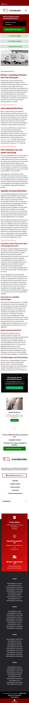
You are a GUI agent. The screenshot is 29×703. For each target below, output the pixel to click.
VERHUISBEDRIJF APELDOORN (14, 591)
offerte (18, 143)
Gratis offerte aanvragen (14, 388)
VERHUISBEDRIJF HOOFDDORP (14, 615)
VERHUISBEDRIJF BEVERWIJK (14, 628)
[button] (13, 428)
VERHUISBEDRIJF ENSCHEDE (14, 646)
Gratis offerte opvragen (13, 29)
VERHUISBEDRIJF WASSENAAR (14, 682)
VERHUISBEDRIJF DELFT (14, 598)
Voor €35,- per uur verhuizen (10, 23)
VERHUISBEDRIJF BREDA (14, 595)
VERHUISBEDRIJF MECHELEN (14, 669)
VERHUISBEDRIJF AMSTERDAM (14, 589)
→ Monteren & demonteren (14, 493)
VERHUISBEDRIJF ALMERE (14, 585)
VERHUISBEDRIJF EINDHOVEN (14, 600)
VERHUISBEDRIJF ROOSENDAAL (14, 619)
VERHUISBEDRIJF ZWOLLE (15, 667)
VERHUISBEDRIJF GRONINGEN (14, 648)
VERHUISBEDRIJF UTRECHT (14, 624)
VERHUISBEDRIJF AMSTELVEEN (14, 639)
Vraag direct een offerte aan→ (9, 104)
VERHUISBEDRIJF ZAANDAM (14, 684)
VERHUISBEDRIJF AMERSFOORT (14, 587)
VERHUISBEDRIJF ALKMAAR (14, 583)
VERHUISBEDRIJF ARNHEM (14, 593)
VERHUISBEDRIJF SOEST (14, 676)
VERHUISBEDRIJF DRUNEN (14, 645)
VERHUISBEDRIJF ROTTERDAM (14, 621)
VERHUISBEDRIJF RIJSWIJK (14, 674)
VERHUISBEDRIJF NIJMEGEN (14, 617)
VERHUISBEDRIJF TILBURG (14, 622)
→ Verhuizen (14, 480)
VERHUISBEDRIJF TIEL (14, 680)
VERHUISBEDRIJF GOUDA (14, 641)
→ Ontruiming (14, 490)
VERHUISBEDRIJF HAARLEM (14, 613)
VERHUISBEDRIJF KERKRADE (14, 652)
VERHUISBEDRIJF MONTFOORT (14, 671)
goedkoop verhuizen (6, 139)
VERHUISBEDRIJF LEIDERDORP (14, 654)
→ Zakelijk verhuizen (14, 484)
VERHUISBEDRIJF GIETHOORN (14, 650)
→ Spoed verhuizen (14, 487)
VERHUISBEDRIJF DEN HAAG (14, 596)
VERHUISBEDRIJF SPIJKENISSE (14, 678)
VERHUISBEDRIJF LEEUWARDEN (14, 656)
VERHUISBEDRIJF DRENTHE (14, 643)
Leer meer (14, 420)
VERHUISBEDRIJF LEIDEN (14, 611)
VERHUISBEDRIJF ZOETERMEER (14, 626)
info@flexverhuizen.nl (15, 475)
